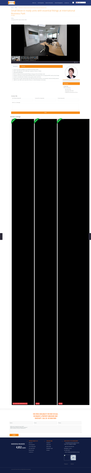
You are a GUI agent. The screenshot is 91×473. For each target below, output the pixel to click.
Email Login (48, 446)
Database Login (49, 448)
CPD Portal (48, 444)
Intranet (48, 450)
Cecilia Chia (71, 77)
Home (12, 7)
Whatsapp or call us (68, 448)
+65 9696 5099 (67, 450)
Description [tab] (15, 66)
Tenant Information (49, 2)
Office (16, 7)
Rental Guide (31, 450)
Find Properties (41, 2)
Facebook (48, 442)
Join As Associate (32, 446)
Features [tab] (23, 66)
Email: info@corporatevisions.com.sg (72, 452)
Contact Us (67, 2)
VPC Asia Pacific (32, 448)
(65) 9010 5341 (68, 89)
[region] (45, 422)
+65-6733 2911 (71, 446)
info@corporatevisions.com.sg (71, 92)
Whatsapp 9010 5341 (69, 90)
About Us (34, 2)
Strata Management (59, 2)
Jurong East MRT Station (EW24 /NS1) (19, 19)
